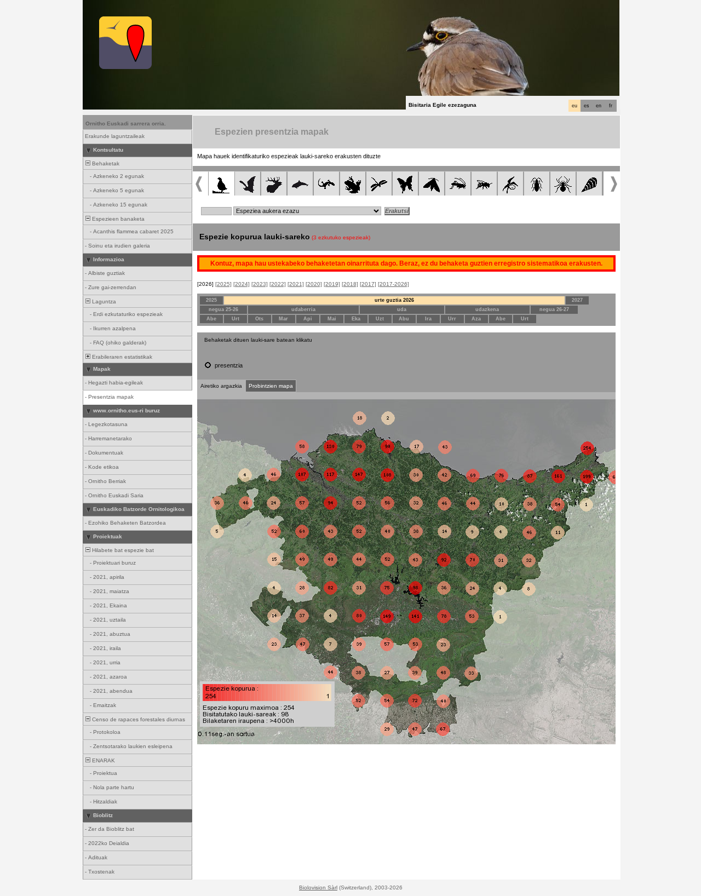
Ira (428, 318)
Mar (283, 318)
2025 (211, 300)
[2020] (314, 284)
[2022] (277, 284)
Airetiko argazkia (221, 386)
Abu (404, 318)
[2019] (332, 284)
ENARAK (102, 760)
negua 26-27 (554, 309)
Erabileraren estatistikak (121, 357)
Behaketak (104, 163)
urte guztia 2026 (394, 300)
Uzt (380, 318)
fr (610, 105)
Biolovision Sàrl (318, 887)
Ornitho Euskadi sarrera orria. (125, 123)
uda (401, 309)
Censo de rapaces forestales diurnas (137, 719)
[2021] (296, 284)
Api (307, 318)
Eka (356, 318)
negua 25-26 (223, 309)
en (598, 105)
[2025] (223, 284)
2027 (577, 300)
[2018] (350, 284)
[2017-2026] (393, 284)
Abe (211, 318)
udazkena (487, 309)
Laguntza (103, 301)
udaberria (303, 309)
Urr (452, 318)
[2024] (241, 284)
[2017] (368, 284)
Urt (235, 318)
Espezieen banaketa (117, 219)
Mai (331, 318)
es (586, 105)
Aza (476, 318)
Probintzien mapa (271, 386)
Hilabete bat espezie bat (122, 550)
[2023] (259, 284)
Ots (259, 318)
